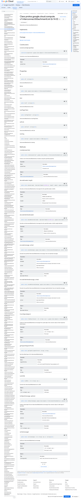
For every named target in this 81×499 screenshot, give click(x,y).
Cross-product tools (32, 1)
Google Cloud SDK (9, 5)
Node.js (18, 5)
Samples (20, 7)
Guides (9, 7)
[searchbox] (8, 11)
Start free (76, 5)
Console (62, 1)
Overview (3, 7)
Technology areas (20, 1)
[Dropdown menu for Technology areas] (25, 1)
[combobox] (52, 1)
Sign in (78, 1)
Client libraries (26, 5)
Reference (15, 7)
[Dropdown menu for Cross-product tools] (37, 1)
